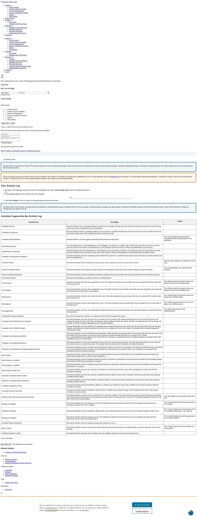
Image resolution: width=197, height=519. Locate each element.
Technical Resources (15, 31)
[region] (98, 507)
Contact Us (8, 489)
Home (3, 151)
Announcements (10, 461)
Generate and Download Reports (15, 452)
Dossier (11, 15)
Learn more (4, 84)
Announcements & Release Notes (20, 66)
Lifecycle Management (16, 11)
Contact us (8, 35)
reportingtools (114, 176)
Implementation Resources (17, 33)
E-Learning (12, 22)
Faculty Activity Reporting (17, 9)
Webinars (8, 472)
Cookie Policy (84, 510)
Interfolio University (15, 29)
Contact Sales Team (11, 482)
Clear (12, 123)
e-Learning (8, 470)
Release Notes (9, 18)
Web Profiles (13, 16)
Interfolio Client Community (18, 27)
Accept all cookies (142, 505)
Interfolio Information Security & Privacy (18, 463)
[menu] (2, 75)
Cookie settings (51, 510)
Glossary (12, 59)
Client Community (11, 474)
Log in (7, 72)
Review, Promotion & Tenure (18, 13)
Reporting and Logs (33, 151)
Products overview (11, 459)
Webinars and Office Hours (18, 24)
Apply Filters (5, 123)
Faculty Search (14, 7)
